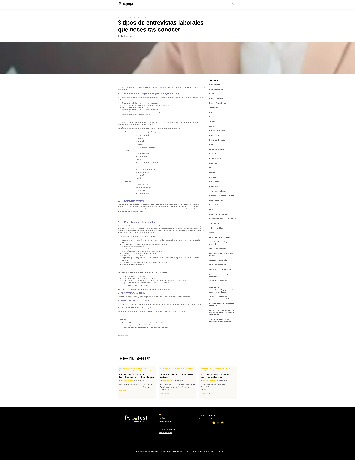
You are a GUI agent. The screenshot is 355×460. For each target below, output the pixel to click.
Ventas (211, 232)
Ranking (212, 144)
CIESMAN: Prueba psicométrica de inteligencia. (221, 304)
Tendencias (213, 107)
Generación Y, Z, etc (216, 200)
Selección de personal (217, 131)
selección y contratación (218, 281)
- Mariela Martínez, (125, 36)
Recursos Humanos (216, 98)
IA (210, 168)
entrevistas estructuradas (218, 260)
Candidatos (213, 186)
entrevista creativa (149, 204)
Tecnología (213, 121)
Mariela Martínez (127, 381)
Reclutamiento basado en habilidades (222, 219)
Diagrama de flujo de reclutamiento (221, 195)
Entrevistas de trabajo (125, 18)
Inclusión (212, 209)
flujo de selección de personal (220, 269)
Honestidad (213, 205)
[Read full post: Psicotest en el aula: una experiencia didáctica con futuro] (177, 371)
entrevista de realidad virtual (133, 211)
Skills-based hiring (216, 228)
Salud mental (214, 223)
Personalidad (214, 182)
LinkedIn (212, 172)
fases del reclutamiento (217, 265)
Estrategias (213, 163)
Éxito (211, 112)
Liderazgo (213, 126)
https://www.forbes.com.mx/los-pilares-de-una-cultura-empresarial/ (145, 327)
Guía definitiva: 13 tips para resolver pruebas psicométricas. (222, 291)
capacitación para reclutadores (220, 237)
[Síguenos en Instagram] (218, 422)
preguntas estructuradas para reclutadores (220, 275)
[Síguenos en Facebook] (213, 422)
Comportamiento (215, 158)
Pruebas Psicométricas (217, 103)
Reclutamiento (139, 18)
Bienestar (212, 117)
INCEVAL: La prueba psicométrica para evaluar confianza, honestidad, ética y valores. (222, 312)
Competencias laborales (218, 191)
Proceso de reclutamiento (218, 214)
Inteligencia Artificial (216, 149)
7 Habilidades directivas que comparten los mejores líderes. (220, 320)
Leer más (122, 391)
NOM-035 (212, 177)
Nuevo (211, 94)
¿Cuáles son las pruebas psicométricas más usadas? (219, 298)
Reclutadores (214, 154)
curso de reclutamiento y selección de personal (222, 243)
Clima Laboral (214, 135)
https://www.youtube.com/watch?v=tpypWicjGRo (139, 325)
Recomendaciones (152, 18)
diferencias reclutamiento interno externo (221, 254)
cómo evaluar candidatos (218, 248)
